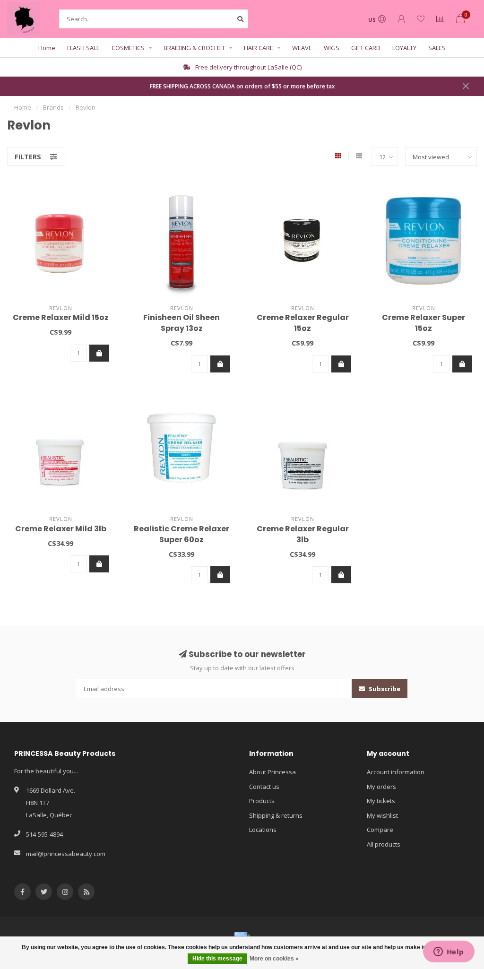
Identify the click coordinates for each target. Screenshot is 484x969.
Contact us (264, 786)
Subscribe (383, 688)
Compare (380, 829)
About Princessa (272, 772)
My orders (381, 786)
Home (46, 47)
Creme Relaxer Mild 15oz (61, 317)
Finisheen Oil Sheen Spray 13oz (181, 323)
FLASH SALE (83, 47)
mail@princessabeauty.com (65, 853)
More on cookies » (274, 958)
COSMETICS (128, 47)
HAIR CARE (258, 47)
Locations (263, 829)
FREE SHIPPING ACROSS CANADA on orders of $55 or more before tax (242, 86)
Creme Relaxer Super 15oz (423, 323)
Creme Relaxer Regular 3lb (303, 534)
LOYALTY (404, 47)
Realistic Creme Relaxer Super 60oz (181, 534)
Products (262, 800)
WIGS (331, 47)
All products (383, 844)
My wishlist (382, 815)
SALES (437, 47)
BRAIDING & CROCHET (194, 47)
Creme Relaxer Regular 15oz (303, 323)
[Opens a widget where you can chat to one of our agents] (449, 952)
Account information (395, 772)
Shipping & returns (275, 815)
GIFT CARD (365, 47)
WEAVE (302, 47)
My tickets (381, 800)
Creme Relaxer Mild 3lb (60, 528)
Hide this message (217, 958)
